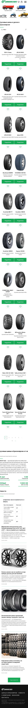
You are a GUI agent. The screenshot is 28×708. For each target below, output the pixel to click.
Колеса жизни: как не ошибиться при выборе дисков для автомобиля (14, 572)
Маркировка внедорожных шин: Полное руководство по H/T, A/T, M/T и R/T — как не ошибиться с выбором (13, 528)
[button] (19, 2)
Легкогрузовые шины (21, 10)
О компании (6, 695)
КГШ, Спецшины (24, 17)
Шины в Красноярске (9, 693)
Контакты (5, 697)
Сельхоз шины (13, 17)
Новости (21, 693)
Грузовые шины (8, 10)
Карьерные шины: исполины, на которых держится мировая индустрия (12, 662)
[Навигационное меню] (25, 2)
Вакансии (15, 695)
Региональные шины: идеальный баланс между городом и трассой (13, 616)
